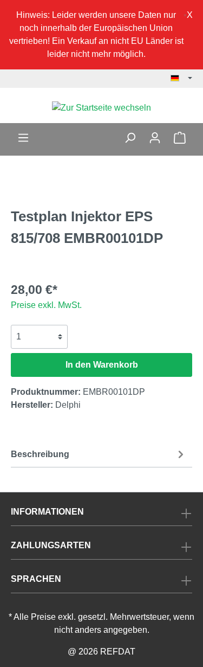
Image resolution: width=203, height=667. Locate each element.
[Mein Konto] (154, 137)
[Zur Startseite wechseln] (101, 107)
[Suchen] (129, 137)
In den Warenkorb (102, 364)
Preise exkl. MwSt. (46, 305)
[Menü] (23, 137)
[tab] (99, 453)
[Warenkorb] (179, 137)
